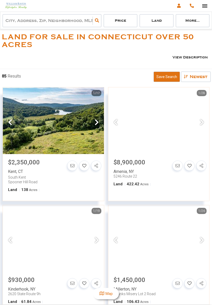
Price (120, 20)
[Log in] (179, 6)
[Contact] (72, 166)
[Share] (96, 166)
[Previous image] (10, 123)
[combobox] (5, 21)
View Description (190, 57)
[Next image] (96, 123)
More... (192, 20)
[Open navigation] (204, 6)
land (157, 20)
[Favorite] (84, 166)
